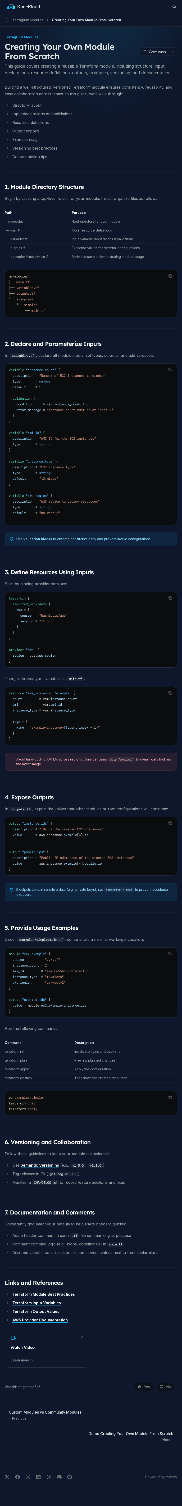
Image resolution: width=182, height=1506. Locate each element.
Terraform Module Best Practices (43, 1294)
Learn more (20, 1360)
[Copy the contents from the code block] (170, 276)
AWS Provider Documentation (40, 1320)
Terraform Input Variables (36, 1302)
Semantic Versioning (40, 1165)
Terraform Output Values (35, 1311)
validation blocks (37, 539)
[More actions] (173, 51)
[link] (47, 1349)
